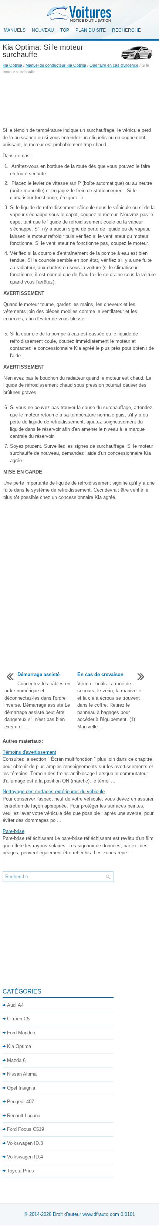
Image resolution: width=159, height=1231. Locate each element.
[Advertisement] (79, 101)
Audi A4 (15, 1005)
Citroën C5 (18, 1018)
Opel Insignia (21, 1088)
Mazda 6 (16, 1060)
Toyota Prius (20, 1171)
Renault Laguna (23, 1115)
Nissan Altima (22, 1074)
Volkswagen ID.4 (25, 1157)
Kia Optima (12, 65)
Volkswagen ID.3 (25, 1143)
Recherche (126, 30)
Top (64, 30)
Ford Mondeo (21, 1032)
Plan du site (90, 30)
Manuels (15, 30)
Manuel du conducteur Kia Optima (56, 65)
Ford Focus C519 (25, 1129)
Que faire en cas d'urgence (113, 65)
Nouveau (43, 30)
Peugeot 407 (20, 1101)
